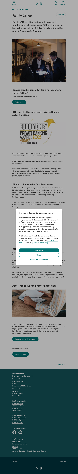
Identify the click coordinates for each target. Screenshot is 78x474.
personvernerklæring (40, 243)
